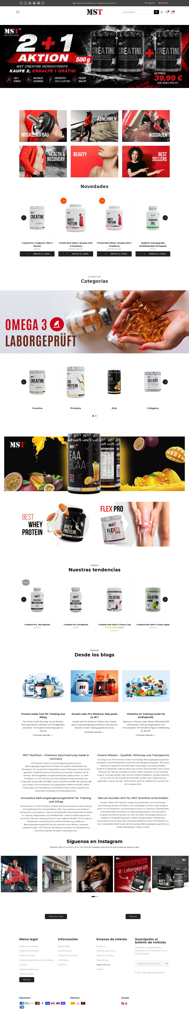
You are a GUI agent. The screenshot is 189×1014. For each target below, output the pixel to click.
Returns (133, 916)
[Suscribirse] (166, 963)
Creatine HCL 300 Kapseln (86, 624)
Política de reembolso (29, 951)
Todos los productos (105, 955)
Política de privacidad (28, 946)
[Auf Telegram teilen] (34, 3)
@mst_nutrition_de (68, 847)
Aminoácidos (35, 408)
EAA (150, 408)
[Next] (165, 217)
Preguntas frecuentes (68, 955)
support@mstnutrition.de (153, 972)
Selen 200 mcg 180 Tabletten (38, 243)
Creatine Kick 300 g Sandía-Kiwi (47, 624)
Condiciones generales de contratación (36, 960)
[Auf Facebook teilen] (21, 3)
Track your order (56, 916)
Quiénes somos (65, 951)
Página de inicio (103, 965)
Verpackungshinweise (29, 969)
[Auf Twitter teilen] (25, 3)
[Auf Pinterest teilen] (30, 3)
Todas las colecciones (105, 951)
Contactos (62, 965)
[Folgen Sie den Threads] (126, 1003)
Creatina (73, 408)
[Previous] (23, 217)
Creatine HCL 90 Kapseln (124, 624)
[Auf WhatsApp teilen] (43, 3)
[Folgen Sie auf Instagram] (122, 1003)
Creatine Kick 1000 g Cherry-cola (163, 624)
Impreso (23, 965)
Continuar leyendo (42, 735)
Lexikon (99, 969)
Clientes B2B (63, 946)
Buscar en (100, 946)
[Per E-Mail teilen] (38, 3)
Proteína (112, 408)
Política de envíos (27, 955)
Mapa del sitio (102, 960)
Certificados (63, 960)
